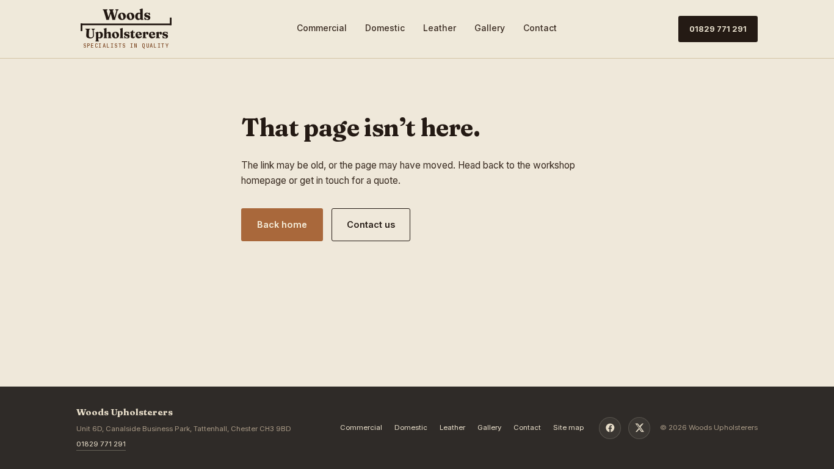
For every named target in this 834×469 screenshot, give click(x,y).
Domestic (385, 28)
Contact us (371, 224)
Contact (540, 28)
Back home (282, 224)
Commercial (322, 28)
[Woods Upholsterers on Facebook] (610, 428)
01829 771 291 (718, 29)
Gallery (489, 28)
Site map (568, 427)
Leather (439, 28)
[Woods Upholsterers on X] (639, 428)
